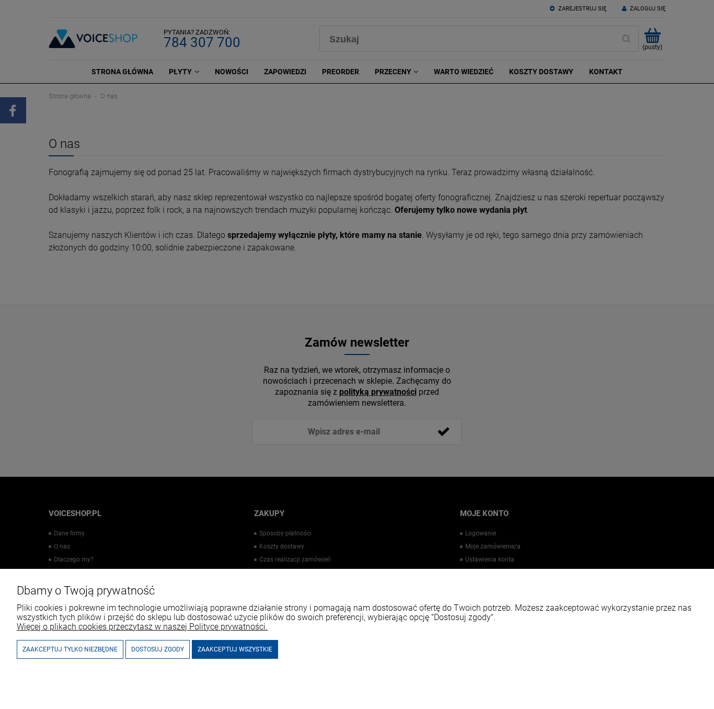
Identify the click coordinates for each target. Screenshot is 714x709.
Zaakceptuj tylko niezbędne (70, 649)
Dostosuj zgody (157, 649)
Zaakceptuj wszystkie (235, 649)
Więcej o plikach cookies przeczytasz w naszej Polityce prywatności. (142, 627)
